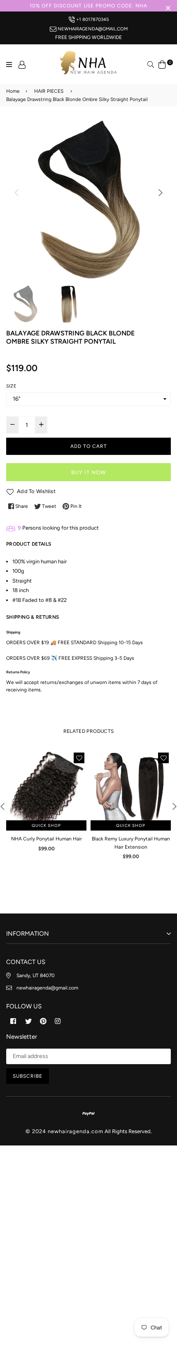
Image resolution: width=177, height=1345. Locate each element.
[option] (88, 201)
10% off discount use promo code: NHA (88, 6)
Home (13, 91)
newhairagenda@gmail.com (92, 29)
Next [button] (160, 192)
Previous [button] (16, 192)
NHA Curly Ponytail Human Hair (46, 839)
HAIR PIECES (48, 91)
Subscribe (27, 1076)
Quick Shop (46, 825)
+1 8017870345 (92, 19)
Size (11, 386)
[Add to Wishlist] (79, 758)
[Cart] (162, 64)
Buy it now (88, 472)
